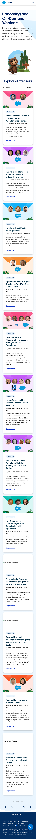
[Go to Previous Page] (5, 807)
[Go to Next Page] (31, 807)
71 (24, 807)
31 (12, 807)
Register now (10, 140)
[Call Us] (30, 827)
